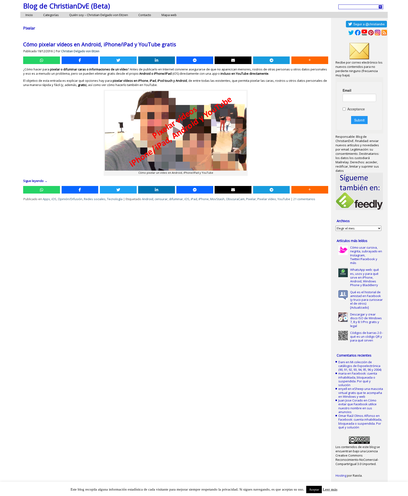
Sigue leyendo (35, 181)
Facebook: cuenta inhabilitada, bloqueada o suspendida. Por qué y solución (357, 379)
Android (147, 199)
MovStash (217, 199)
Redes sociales (95, 199)
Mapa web (169, 15)
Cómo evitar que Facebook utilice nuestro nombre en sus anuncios (357, 406)
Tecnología (115, 199)
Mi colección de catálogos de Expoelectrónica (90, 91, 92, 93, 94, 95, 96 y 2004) (359, 366)
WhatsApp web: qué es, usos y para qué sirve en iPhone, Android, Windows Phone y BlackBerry (364, 277)
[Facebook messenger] (194, 60)
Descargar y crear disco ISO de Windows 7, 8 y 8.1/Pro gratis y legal (366, 320)
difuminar (176, 199)
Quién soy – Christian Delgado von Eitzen (98, 15)
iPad (194, 199)
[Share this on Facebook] (80, 60)
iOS (53, 199)
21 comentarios (304, 199)
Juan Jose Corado (350, 400)
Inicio (29, 15)
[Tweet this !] (118, 60)
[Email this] (233, 60)
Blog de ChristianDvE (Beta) (66, 5)
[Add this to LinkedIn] (156, 60)
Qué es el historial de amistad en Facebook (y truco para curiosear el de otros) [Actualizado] (366, 300)
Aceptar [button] (314, 489)
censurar (161, 199)
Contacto (144, 15)
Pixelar (251, 199)
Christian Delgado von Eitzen (80, 51)
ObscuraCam (235, 199)
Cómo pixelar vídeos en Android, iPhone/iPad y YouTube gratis (99, 44)
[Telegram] (271, 60)
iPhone (204, 199)
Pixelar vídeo (266, 199)
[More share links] (309, 60)
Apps (46, 199)
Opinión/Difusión (70, 199)
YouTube (283, 199)
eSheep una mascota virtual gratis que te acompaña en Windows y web (360, 393)
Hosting (341, 475)
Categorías (51, 15)
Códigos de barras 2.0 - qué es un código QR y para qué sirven (366, 337)
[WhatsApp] (41, 60)
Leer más (330, 489)
